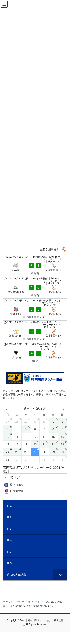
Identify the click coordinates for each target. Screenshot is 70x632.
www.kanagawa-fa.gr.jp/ (30, 601)
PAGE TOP (64, 609)
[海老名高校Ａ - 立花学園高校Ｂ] (35, 331)
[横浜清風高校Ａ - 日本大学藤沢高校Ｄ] (35, 488)
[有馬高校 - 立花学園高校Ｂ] (35, 266)
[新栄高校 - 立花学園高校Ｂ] (35, 353)
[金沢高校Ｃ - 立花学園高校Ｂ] (35, 309)
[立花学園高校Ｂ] (35, 249)
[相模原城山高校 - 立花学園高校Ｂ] (35, 288)
